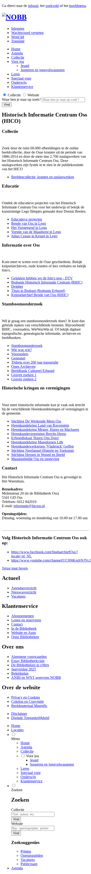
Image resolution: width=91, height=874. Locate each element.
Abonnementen (22, 616)
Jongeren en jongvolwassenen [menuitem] (52, 764)
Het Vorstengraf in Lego (29, 228)
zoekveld (52, 6)
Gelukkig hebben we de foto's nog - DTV (42, 278)
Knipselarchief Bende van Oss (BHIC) (39, 295)
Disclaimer (19, 714)
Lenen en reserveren (26, 620)
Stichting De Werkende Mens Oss (36, 421)
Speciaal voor (21, 78)
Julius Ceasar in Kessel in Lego (34, 236)
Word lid (17, 37)
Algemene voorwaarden (29, 657)
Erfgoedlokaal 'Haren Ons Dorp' (35, 438)
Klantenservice (22, 87)
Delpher (17, 286)
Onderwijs (19, 82)
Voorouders (19, 354)
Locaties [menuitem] (17, 730)
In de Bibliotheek (24, 628)
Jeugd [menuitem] (34, 760)
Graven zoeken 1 (23, 375)
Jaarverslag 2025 (23, 669)
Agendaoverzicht (23, 588)
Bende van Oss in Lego (28, 223)
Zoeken (16, 790)
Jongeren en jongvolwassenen (43, 70)
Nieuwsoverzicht (23, 592)
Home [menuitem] (15, 726)
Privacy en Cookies (25, 697)
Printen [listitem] (26, 851)
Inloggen (17, 28)
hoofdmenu (77, 6)
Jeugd (25, 66)
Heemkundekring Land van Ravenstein (40, 425)
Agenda (17, 53)
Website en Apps (23, 633)
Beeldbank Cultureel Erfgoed (32, 371)
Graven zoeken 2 (23, 379)
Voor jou (17, 62)
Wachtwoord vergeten (27, 33)
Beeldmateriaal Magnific (29, 706)
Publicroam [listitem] (29, 864)
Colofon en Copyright (27, 701)
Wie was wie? (21, 350)
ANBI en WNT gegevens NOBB (36, 678)
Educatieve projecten (26, 219)
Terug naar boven (15, 568)
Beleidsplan (19, 673)
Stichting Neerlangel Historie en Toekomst (42, 450)
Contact (17, 624)
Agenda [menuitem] (17, 868)
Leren (15, 74)
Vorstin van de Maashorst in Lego (36, 232)
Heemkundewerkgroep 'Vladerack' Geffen (42, 446)
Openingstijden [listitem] (32, 855)
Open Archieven (23, 366)
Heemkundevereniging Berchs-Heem (38, 434)
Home (25, 743)
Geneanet (18, 358)
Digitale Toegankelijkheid (30, 718)
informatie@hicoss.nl (29, 506)
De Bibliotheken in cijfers (30, 665)
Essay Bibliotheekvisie (28, 661)
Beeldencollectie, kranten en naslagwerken (42, 177)
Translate (17, 41)
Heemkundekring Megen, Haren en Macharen (45, 430)
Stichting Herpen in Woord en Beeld (38, 455)
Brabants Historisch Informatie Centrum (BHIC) (46, 282)
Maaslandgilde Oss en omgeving (35, 459)
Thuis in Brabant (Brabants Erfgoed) (38, 291)
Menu (15, 739)
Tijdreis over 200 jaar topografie (34, 362)
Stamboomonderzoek (26, 346)
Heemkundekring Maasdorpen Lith (37, 442)
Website (17, 824)
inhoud (33, 6)
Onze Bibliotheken (25, 637)
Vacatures (18, 596)
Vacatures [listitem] (28, 860)
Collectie (17, 57)
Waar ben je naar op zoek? (22, 99)
